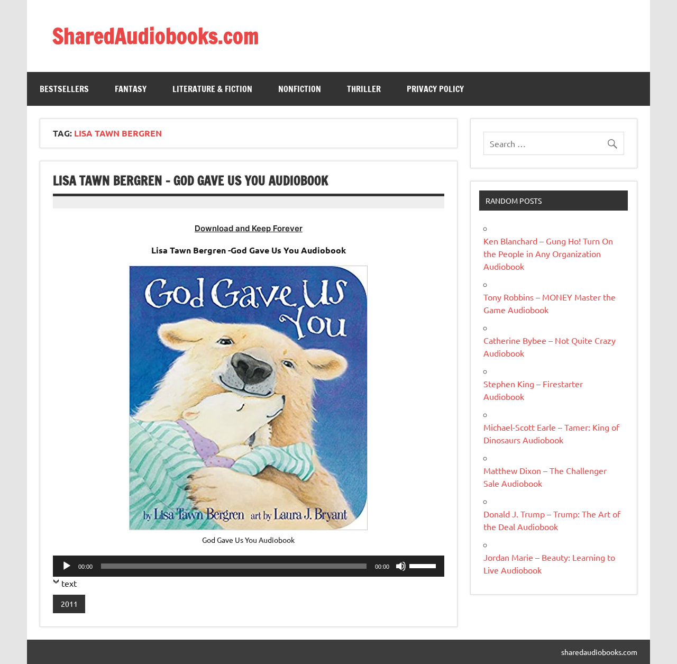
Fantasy (131, 89)
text (69, 583)
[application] (248, 566)
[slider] (424, 565)
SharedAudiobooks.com (155, 36)
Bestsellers (64, 89)
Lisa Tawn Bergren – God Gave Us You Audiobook (190, 180)
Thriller (364, 89)
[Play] (66, 566)
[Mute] (401, 566)
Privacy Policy (435, 89)
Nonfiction (299, 89)
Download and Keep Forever (249, 228)
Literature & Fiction (212, 89)
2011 (69, 603)
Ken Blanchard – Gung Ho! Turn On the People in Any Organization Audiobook (548, 253)
